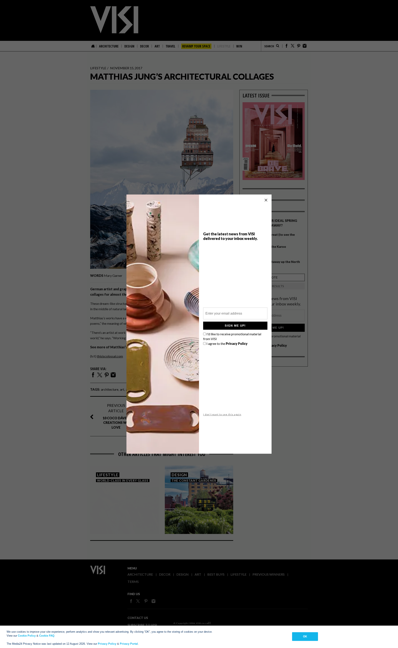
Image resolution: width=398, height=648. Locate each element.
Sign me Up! (235, 325)
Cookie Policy (27, 635)
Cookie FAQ (46, 635)
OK (305, 636)
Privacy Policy (107, 643)
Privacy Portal (129, 643)
